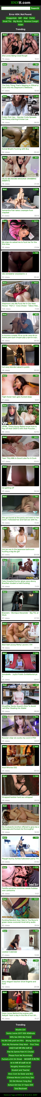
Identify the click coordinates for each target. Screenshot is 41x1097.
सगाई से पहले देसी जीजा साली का (20, 1048)
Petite (32, 18)
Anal (25, 18)
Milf (20, 18)
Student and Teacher (20, 1070)
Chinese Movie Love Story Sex (20, 1077)
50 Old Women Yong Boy (20, 1081)
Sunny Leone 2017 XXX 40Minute (20, 1033)
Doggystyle (11, 18)
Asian (20, 24)
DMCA (20, 1095)
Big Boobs (17, 21)
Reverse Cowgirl (31, 21)
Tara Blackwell (20, 1088)
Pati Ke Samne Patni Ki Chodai (20, 1052)
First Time (34, 1044)
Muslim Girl (20, 1029)
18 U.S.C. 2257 (30, 1095)
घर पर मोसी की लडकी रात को (20, 1063)
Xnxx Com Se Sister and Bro (20, 1074)
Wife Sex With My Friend (20, 1037)
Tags (13, 1095)
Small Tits (7, 21)
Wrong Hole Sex (33, 1041)
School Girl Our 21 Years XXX (20, 1085)
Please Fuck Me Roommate (20, 1055)
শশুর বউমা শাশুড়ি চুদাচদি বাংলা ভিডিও (12, 1041)
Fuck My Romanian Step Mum (15, 1044)
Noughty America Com (20, 1066)
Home (6, 1095)
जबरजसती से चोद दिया (31, 1059)
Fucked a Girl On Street (12, 1059)
